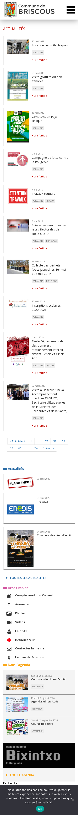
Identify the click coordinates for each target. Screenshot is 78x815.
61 (20, 448)
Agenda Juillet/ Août (44, 701)
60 (11, 448)
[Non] (73, 800)
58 (55, 441)
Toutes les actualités (28, 578)
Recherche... (11, 783)
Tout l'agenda (22, 775)
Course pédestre (42, 724)
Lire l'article (40, 60)
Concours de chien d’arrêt (48, 679)
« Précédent (17, 441)
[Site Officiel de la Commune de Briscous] (29, 10)
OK (40, 808)
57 (46, 441)
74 (36, 448)
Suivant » (48, 448)
